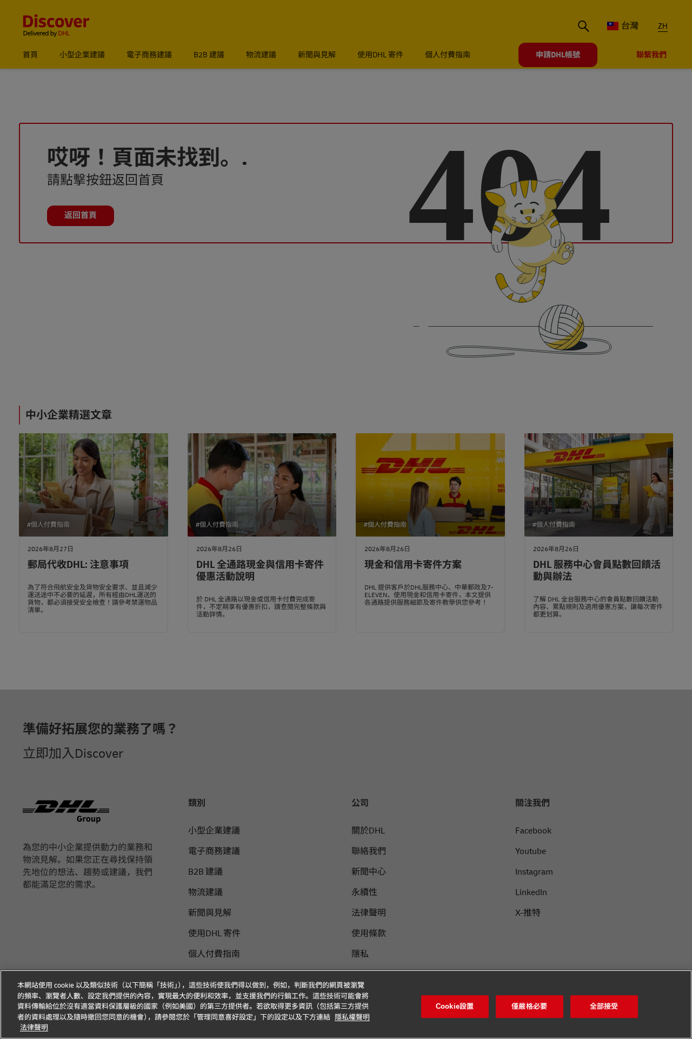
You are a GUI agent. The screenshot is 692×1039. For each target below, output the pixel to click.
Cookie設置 (455, 1006)
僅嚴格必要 (529, 1006)
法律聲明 (34, 1027)
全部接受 (604, 1006)
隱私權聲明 (352, 1017)
